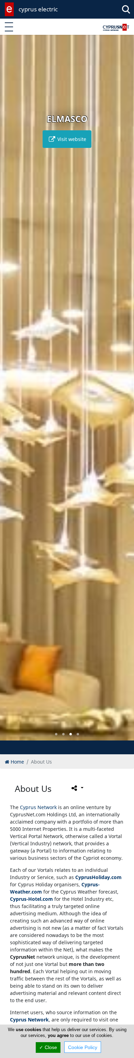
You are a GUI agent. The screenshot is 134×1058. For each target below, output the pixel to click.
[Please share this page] (77, 788)
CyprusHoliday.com (98, 877)
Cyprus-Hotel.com (31, 899)
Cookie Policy (82, 1047)
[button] (56, 734)
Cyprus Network (38, 807)
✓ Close (48, 1047)
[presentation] (12, 393)
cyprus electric (38, 9)
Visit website (71, 139)
